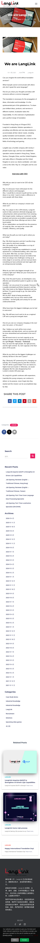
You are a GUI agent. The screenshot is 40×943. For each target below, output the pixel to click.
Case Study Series (12, 697)
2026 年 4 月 (10, 518)
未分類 (8, 726)
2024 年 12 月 (10, 539)
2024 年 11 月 (10, 543)
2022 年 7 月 (10, 652)
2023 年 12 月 (10, 581)
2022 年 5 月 (10, 660)
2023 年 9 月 (10, 593)
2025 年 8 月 (10, 531)
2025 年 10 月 (10, 527)
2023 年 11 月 (10, 585)
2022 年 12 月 (10, 631)
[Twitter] (20, 924)
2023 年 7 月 (10, 602)
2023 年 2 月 (10, 623)
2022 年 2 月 (10, 673)
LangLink (30, 72)
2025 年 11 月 (10, 522)
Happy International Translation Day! (19, 848)
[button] (10, 401)
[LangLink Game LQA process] (20, 807)
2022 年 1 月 (10, 677)
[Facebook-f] (15, 924)
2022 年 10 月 (10, 639)
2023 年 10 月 (10, 589)
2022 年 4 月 (10, 664)
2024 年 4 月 (10, 564)
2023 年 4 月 (10, 614)
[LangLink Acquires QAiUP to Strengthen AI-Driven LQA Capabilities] (20, 762)
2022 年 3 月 (10, 669)
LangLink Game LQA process (16, 828)
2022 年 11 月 (10, 635)
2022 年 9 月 (10, 643)
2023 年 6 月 (10, 606)
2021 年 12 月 (10, 681)
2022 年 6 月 (10, 656)
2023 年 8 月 (10, 597)
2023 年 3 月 (10, 618)
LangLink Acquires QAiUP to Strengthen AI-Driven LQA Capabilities (20, 781)
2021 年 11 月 (10, 685)
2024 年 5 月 (10, 560)
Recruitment (10, 714)
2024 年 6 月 (10, 556)
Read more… (29, 785)
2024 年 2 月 (10, 573)
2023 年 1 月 (10, 627)
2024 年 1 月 (10, 577)
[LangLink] (11, 3)
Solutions (9, 718)
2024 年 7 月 (10, 552)
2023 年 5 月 (10, 610)
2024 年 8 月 (10, 547)
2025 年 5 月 (10, 535)
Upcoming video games (14, 722)
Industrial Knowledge (13, 701)
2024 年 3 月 (10, 568)
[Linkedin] (25, 924)
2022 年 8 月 (10, 648)
